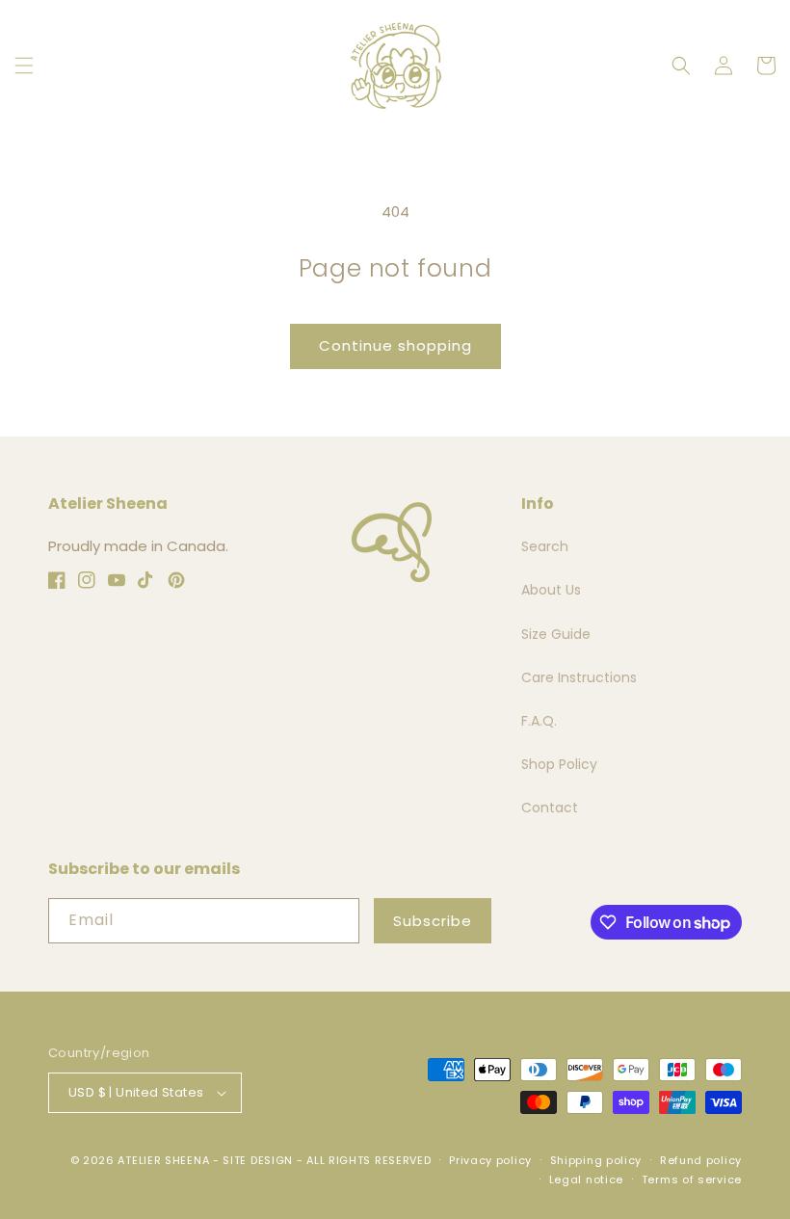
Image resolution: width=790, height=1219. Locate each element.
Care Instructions (579, 677)
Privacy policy (490, 1160)
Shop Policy (559, 764)
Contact (549, 807)
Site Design (258, 1160)
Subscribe (432, 921)
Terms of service (692, 1179)
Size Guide (556, 634)
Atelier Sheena (163, 1160)
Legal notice (586, 1179)
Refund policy (701, 1160)
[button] (24, 65)
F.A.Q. (539, 720)
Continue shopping (395, 345)
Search (544, 546)
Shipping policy (596, 1160)
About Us (551, 589)
